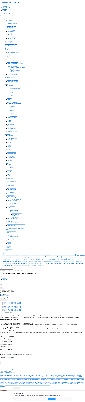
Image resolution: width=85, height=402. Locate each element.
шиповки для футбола (26, 265)
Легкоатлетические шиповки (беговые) (15, 132)
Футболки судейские (11, 37)
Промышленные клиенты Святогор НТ (11, 378)
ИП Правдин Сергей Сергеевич (10, 2)
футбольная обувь (20, 263)
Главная (4, 4)
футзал (45, 263)
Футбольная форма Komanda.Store (31, 382)
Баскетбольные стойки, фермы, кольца (15, 228)
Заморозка (9, 164)
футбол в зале (11, 263)
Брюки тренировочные (12, 81)
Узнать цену (2, 298)
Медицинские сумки (11, 152)
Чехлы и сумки (13, 203)
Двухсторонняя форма (15, 69)
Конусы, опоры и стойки (12, 202)
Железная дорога (43, 375)
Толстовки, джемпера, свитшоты (14, 103)
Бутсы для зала (8, 251)
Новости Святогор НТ (58, 376)
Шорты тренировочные (12, 80)
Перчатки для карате (14, 236)
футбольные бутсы (29, 263)
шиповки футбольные (37, 265)
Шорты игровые (10, 31)
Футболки (9, 98)
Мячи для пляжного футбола (11, 44)
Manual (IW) (69, 383)
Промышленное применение (75, 375)
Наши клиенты (36, 378)
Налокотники (10, 143)
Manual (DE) (43, 383)
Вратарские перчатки (9, 33)
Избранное (9, 374)
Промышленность (6, 7)
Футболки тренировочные (13, 82)
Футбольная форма (9, 27)
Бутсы (6, 46)
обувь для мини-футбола (42, 259)
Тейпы (11, 167)
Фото (1, 374)
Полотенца (9, 139)
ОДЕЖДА (7, 84)
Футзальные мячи (9, 41)
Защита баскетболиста (12, 74)
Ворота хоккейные (11, 226)
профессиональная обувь (10, 261)
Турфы (28, 257)
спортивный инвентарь (79, 261)
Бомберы (12, 113)
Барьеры (9, 204)
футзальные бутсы (8, 265)
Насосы (9, 146)
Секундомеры (10, 135)
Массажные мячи (16, 214)
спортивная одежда (61, 261)
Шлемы (9, 233)
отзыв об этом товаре (8, 369)
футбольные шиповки (38, 263)
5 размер (8, 255)
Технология (4, 6)
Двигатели (65, 376)
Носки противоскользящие (13, 52)
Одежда (9, 244)
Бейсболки (12, 95)
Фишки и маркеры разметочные (14, 199)
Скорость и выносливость (13, 208)
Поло (8, 99)
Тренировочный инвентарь (21, 257)
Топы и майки (10, 100)
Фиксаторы (9, 177)
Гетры (6, 51)
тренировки (7, 263)
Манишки (7, 49)
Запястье (9, 171)
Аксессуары (7, 134)
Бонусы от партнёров (20, 375)
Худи (11, 109)
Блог (1, 375)
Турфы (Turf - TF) (8, 249)
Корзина (6, 372)
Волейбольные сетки (11, 181)
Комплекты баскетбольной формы (17, 67)
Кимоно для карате (11, 239)
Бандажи (9, 175)
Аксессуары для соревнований (16, 220)
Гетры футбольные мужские (15, 255)
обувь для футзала (56, 259)
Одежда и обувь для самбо (13, 238)
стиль (3, 263)
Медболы (14, 215)
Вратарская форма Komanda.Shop (25, 380)
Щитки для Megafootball (59, 382)
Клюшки (9, 242)
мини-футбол (10, 259)
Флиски (11, 111)
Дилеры (4, 11)
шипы (43, 265)
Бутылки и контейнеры (12, 138)
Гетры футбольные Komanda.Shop (20, 379)
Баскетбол (7, 64)
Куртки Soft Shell (13, 116)
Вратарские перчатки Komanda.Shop (41, 380)
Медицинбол (15, 217)
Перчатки (9, 235)
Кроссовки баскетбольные (13, 76)
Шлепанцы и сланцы (12, 131)
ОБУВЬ (6, 125)
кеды (70, 257)
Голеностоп (9, 170)
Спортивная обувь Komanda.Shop (56, 380)
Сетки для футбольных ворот (13, 179)
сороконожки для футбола (31, 261)
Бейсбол (7, 193)
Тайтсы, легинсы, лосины (12, 62)
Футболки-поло (10, 195)
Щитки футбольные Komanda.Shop (35, 379)
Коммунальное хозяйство (63, 375)
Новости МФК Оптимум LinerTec (11, 385)
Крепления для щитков (12, 58)
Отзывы (4, 278)
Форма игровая (10, 28)
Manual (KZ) (33, 383)
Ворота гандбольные (11, 221)
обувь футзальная (67, 259)
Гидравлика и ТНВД (77, 376)
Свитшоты (12, 107)
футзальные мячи (17, 265)
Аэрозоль (9, 149)
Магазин (2, 372)
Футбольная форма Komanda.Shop (47, 378)
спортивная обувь (54, 261)
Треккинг (9, 127)
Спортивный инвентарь (10, 196)
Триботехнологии (3, 383)
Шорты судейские (11, 38)
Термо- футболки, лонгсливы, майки (15, 63)
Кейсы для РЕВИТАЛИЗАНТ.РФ (26, 378)
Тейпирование (10, 165)
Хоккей (8, 207)
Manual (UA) (28, 383)
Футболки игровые (11, 30)
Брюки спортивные (11, 118)
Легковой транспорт (11, 375)
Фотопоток (4, 374)
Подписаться (3, 386)
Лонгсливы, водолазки (12, 102)
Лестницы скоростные (12, 200)
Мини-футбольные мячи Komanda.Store (15, 382)
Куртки (11, 92)
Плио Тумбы (12, 206)
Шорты (9, 121)
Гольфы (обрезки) (11, 53)
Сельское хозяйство (35, 375)
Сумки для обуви (11, 157)
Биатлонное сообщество (5, 376)
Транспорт (4, 9)
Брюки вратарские (11, 22)
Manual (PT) (64, 383)
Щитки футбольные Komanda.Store (46, 382)
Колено (9, 172)
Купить (1, 288)
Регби (6, 183)
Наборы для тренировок (15, 210)
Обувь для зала (80, 255)
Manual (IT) (38, 383)
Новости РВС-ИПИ (76, 383)
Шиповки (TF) (8, 48)
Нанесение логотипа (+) (7, 293)
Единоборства (8, 232)
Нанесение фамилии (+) (7, 291)
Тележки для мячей (11, 197)
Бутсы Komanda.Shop (71, 379)
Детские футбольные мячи (10, 42)
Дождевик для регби (11, 188)
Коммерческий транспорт (47, 376)
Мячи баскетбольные (12, 73)
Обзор (3, 276)
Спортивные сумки (11, 153)
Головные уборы (10, 94)
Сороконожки (8, 247)
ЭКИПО (6, 229)
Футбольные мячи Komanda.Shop (62, 378)
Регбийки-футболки (11, 190)
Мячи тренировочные (17, 213)
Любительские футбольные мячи (36, 255)
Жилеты (11, 89)
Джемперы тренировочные (13, 78)
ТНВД (82, 382)
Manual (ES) (54, 383)
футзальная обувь (78, 263)
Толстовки (12, 110)
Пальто (11, 87)
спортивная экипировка (70, 261)
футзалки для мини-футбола (63, 263)
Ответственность (6, 13)
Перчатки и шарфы (11, 123)
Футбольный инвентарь (12, 218)
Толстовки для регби (11, 186)
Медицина (7, 163)
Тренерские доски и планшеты (14, 136)
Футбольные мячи (9, 40)
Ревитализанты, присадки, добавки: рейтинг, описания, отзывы (36, 385)
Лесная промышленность (52, 375)
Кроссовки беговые (11, 128)
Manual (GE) (23, 383)
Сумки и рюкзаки (8, 150)
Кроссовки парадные (12, 129)
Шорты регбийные (11, 189)
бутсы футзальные (63, 257)
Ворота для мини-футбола (13, 222)
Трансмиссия (70, 376)
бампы (42, 257)
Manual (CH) (49, 383)
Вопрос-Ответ (5, 279)
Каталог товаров (6, 19)
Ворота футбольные (11, 225)
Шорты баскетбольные (15, 70)
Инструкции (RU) (16, 383)
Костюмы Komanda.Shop (69, 380)
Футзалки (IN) (8, 45)
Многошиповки (46, 255)
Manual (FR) (59, 383)
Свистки (9, 142)
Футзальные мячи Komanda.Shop (76, 378)
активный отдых (37, 257)
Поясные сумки (10, 161)
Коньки (9, 243)
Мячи (11, 211)
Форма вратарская (11, 24)
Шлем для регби (10, 185)
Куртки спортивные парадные (16, 114)
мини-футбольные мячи (17, 259)
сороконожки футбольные (44, 261)
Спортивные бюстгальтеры (13, 60)
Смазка (1, 378)
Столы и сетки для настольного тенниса (16, 224)
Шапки (11, 96)
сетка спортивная (22, 261)
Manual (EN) (10, 383)
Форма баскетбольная (12, 66)
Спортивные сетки (9, 178)
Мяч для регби (10, 192)
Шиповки (32, 257)
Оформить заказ (11, 372)
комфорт (72, 257)
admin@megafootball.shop (5, 371)
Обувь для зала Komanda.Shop (49, 379)
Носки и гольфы (10, 124)
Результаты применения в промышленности (20, 376)
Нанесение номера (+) (7, 290)
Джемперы (12, 106)
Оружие (4, 10)
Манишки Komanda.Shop (12, 380)
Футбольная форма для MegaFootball (73, 382)
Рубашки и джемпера (12, 23)
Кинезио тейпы (13, 168)
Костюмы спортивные (12, 117)
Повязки (9, 145)
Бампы (6, 250)
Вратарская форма (9, 20)
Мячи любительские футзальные (69, 255)
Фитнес (6, 182)
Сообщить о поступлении (5, 297)
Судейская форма (8, 34)
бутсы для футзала (51, 257)
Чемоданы (9, 160)
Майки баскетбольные (15, 71)
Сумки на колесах (11, 156)
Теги (3, 253)
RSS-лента (4, 375)
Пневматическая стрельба (36, 376)
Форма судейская (11, 35)
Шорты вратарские (11, 26)
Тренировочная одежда (10, 77)
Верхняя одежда (10, 85)
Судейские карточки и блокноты (14, 147)
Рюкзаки (9, 154)
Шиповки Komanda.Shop (61, 379)
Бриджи (9, 120)
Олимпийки (12, 105)
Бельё (6, 59)
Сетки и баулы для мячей (12, 159)
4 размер (4, 255)
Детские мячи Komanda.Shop (6, 379)
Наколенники (10, 141)
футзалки (51, 263)
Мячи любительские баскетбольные (56, 255)
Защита (9, 246)
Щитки (6, 56)
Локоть (8, 174)
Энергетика (27, 375)
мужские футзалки (28, 259)
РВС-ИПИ (21, 385)
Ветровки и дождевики (15, 88)
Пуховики (12, 91)
